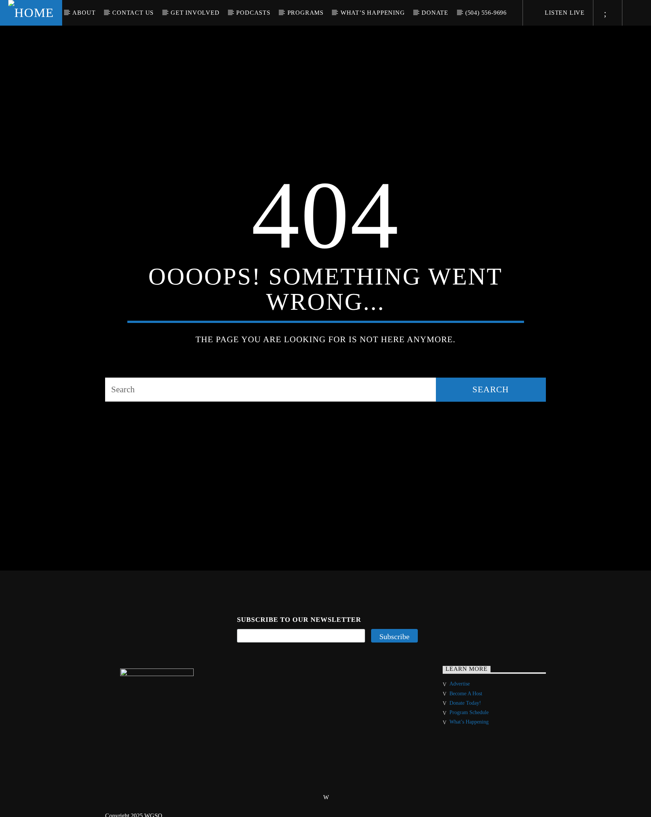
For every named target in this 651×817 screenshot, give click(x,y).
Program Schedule (469, 724)
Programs (305, 12)
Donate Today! (465, 715)
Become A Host (465, 705)
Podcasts (253, 12)
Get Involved (195, 12)
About (83, 12)
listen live (564, 12)
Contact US (133, 12)
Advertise (459, 696)
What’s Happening (373, 12)
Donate (435, 12)
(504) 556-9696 (486, 12)
